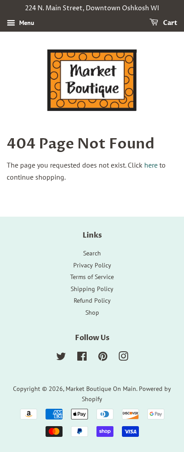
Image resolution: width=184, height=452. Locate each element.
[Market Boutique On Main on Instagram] (123, 358)
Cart (169, 23)
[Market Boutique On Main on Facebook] (82, 358)
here (151, 164)
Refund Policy (92, 300)
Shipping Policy (92, 289)
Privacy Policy (92, 265)
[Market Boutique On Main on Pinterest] (103, 358)
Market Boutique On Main (101, 389)
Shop (92, 312)
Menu (25, 23)
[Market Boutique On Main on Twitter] (61, 358)
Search (92, 253)
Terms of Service (92, 277)
